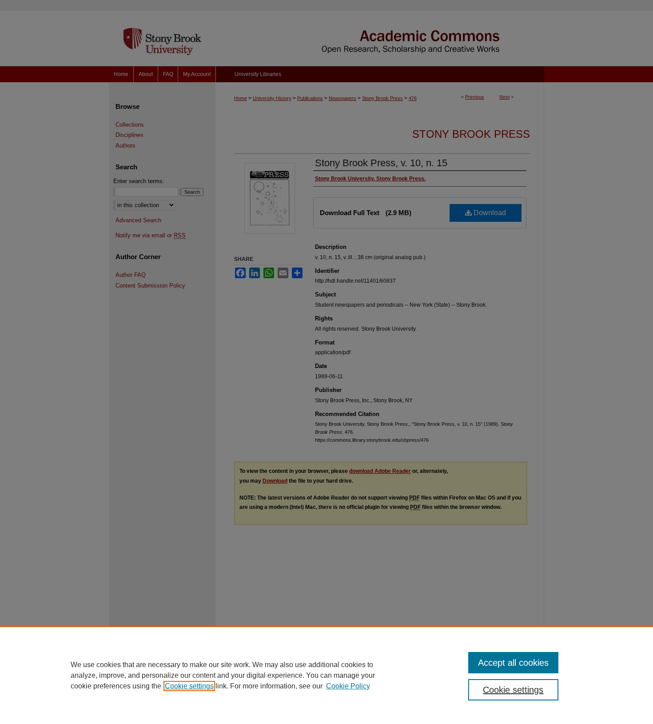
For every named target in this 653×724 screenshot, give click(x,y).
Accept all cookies (513, 663)
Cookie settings (189, 686)
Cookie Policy (348, 686)
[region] (326, 675)
